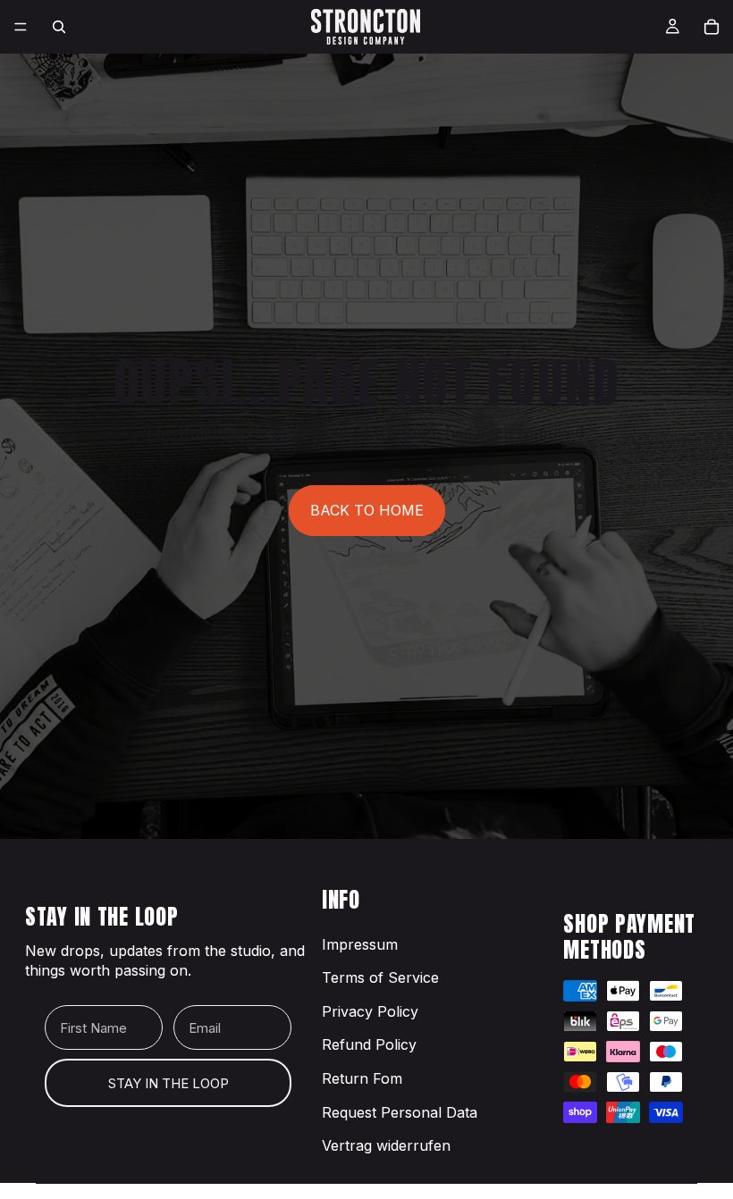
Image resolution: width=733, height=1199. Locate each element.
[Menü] (20, 26)
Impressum (360, 944)
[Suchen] (59, 26)
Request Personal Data (399, 1112)
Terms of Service (380, 977)
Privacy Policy (370, 1011)
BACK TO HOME (367, 510)
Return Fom (362, 1078)
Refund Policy (369, 1044)
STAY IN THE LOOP (168, 1083)
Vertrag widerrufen (386, 1145)
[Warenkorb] (711, 26)
